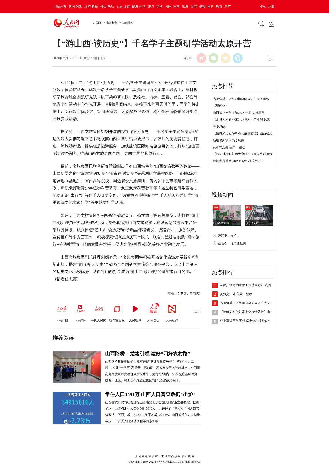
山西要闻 (127, 22)
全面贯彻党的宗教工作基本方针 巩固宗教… (250, 285)
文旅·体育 (123, 6)
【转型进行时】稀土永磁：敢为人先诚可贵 (242, 154)
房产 (227, 6)
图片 (210, 6)
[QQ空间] (226, 58)
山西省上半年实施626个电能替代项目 (239, 113)
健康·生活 (139, 6)
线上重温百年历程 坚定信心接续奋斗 (245, 321)
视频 (202, 6)
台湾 (193, 6)
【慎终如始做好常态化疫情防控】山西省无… (251, 312)
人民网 (97, 22)
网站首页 (60, 6)
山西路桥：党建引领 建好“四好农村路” (147, 353)
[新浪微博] (201, 58)
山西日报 (99, 58)
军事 (176, 6)
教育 (219, 6)
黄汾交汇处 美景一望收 (229, 147)
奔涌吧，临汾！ (229, 235)
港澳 (185, 6)
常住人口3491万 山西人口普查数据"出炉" (150, 394)
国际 (168, 6)
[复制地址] (238, 58)
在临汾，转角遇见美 (232, 243)
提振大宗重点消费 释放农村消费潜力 (238, 161)
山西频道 (111, 22)
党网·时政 (75, 6)
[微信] (213, 58)
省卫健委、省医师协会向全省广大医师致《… (251, 303)
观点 (151, 6)
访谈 (159, 6)
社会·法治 (107, 6)
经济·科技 (91, 6)
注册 (271, 6)
